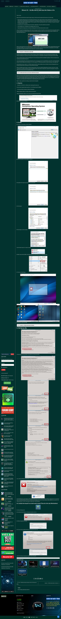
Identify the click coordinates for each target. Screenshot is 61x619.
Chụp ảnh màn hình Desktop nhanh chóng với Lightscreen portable (8, 479)
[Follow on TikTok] (55, 1)
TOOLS (17, 6)
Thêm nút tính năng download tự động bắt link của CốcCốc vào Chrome (8, 483)
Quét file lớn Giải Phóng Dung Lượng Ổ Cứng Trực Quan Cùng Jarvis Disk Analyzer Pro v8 (9, 419)
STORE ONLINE (43, 6)
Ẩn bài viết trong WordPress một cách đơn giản (8, 423)
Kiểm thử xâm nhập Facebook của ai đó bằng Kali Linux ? (9, 426)
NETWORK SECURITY (35, 6)
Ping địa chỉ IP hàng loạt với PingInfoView (8, 486)
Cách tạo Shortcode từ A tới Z (8, 449)
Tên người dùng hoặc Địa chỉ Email (7, 359)
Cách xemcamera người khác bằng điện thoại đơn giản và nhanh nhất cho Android (8, 456)
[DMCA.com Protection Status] (3, 596)
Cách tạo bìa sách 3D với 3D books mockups (8, 471)
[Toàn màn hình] (12, 591)
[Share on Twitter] (35, 578)
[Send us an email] (52, 608)
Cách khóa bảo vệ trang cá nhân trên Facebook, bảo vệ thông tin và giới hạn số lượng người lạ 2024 (9, 475)
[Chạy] (2, 530)
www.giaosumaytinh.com (50, 601)
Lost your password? (4, 373)
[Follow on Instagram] (48, 608)
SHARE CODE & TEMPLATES (24, 6)
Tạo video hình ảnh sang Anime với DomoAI (8, 436)
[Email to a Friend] (37, 578)
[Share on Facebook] (34, 578)
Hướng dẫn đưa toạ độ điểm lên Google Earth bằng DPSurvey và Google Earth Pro (8, 464)
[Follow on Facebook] (54, 1)
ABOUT (54, 6)
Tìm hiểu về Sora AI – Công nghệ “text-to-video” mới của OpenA (8, 446)
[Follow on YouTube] (59, 1)
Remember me (5, 367)
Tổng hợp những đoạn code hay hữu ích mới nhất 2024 (8, 468)
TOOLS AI (49, 6)
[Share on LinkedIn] (40, 578)
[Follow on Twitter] (50, 608)
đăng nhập (22, 589)
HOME (7, 6)
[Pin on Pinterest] (39, 578)
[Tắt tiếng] (10, 530)
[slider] (12, 531)
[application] (7, 531)
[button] (7, 581)
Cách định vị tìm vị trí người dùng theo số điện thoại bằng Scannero (8, 460)
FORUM (12, 6)
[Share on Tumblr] (42, 578)
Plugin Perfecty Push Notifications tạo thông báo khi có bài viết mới (9, 429)
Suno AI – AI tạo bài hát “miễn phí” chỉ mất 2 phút (8, 433)
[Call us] (58, 1)
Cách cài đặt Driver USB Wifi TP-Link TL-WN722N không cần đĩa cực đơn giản (8, 442)
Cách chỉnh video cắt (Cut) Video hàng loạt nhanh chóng (8, 439)
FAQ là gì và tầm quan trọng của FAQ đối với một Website (8, 453)
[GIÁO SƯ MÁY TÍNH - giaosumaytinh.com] (30, 2)
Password (3, 363)
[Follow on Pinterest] (53, 608)
